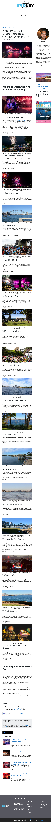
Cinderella (5, 123)
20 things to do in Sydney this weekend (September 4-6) (43, 86)
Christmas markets (17, 709)
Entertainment (31, 12)
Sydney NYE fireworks (21, 120)
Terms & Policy (40, 820)
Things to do (12, 12)
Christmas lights (17, 708)
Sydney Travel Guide (8, 27)
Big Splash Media (33, 819)
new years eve (6, 717)
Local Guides (41, 12)
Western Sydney (24, 15)
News (6, 12)
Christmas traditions (11, 706)
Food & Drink (22, 12)
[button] (25, 19)
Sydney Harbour (11, 717)
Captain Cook (7, 655)
